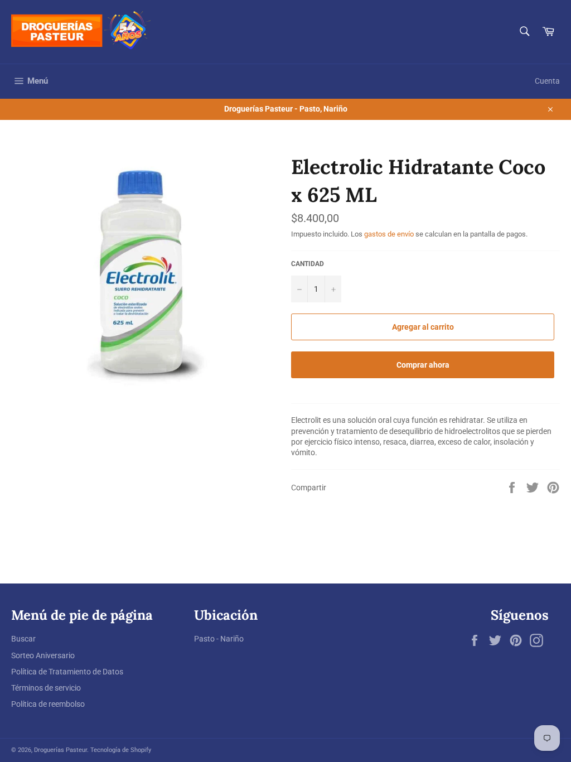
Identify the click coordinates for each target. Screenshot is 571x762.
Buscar (23, 638)
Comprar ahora (422, 364)
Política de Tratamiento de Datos (67, 671)
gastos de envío (389, 234)
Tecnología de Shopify (120, 750)
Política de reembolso (48, 704)
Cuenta (547, 80)
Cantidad (307, 264)
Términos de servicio (46, 687)
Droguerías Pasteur (60, 750)
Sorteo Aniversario (43, 655)
